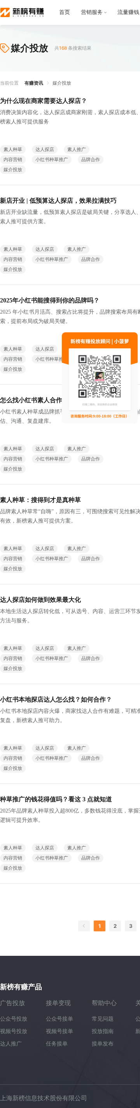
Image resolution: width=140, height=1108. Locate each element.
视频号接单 (59, 1031)
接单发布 (103, 1043)
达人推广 (11, 1043)
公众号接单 (59, 1018)
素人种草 (13, 149)
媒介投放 (13, 169)
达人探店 (44, 149)
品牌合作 (90, 159)
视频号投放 (13, 1031)
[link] (33, 83)
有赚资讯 (33, 83)
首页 (64, 12)
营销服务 (92, 12)
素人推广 (76, 149)
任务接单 (57, 1043)
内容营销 (13, 159)
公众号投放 (13, 1018)
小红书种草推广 (51, 159)
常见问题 (103, 1018)
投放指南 (103, 1031)
